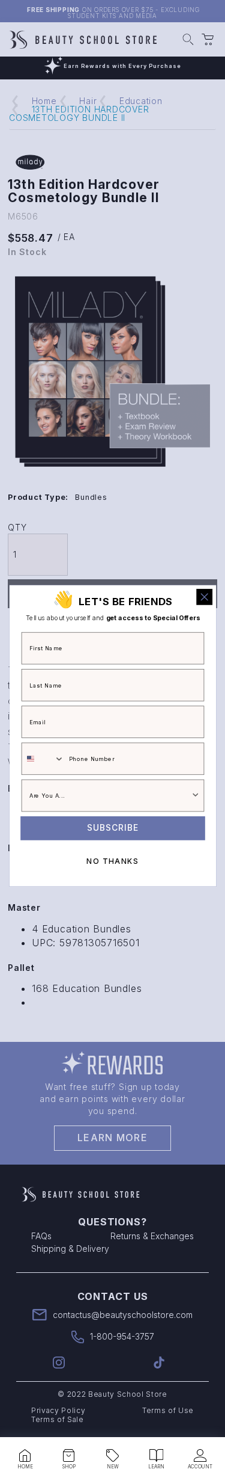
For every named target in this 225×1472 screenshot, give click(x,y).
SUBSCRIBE (113, 828)
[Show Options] (195, 795)
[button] (25, 1456)
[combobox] (43, 759)
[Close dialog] (204, 597)
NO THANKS (112, 861)
